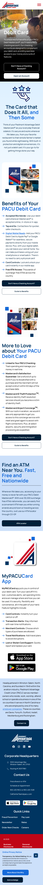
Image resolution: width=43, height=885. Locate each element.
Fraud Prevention (10, 817)
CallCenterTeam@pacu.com (21, 794)
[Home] (10, 5)
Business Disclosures (8, 845)
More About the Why (15, 872)
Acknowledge (12, 880)
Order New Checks (10, 827)
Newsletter (7, 822)
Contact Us (21, 723)
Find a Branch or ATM (18, 781)
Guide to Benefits (21, 291)
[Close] (36, 855)
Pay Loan (26, 817)
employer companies (12, 709)
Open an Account (22, 76)
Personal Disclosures (27, 845)
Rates (24, 822)
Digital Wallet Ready (15, 233)
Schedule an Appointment (20, 785)
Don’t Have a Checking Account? (21, 67)
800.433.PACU (15, 790)
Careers (25, 827)
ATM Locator (21, 523)
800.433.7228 (29, 790)
